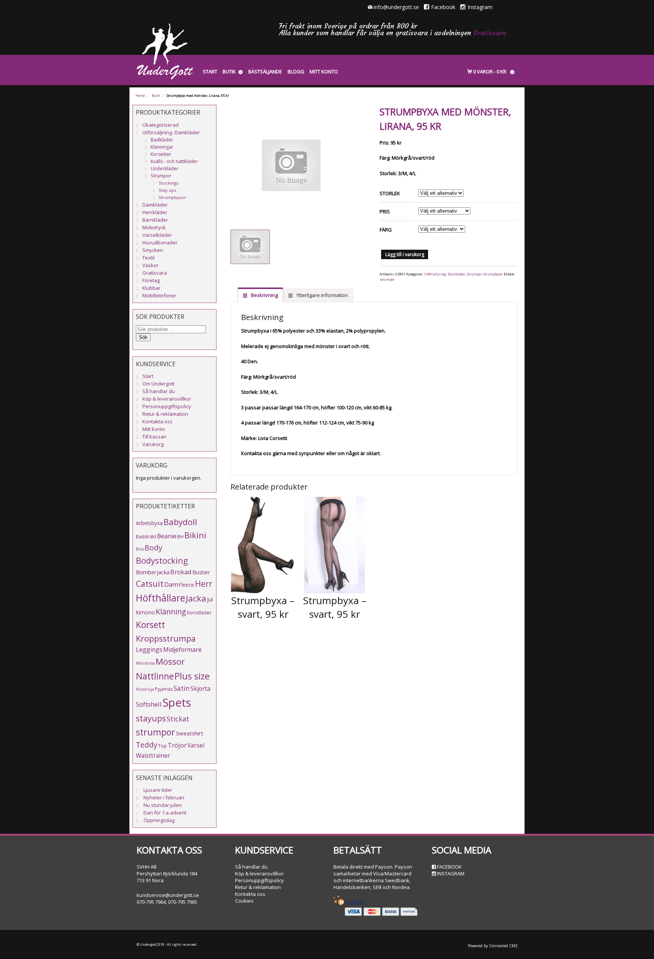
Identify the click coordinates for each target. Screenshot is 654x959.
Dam (171, 584)
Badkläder (162, 140)
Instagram (479, 7)
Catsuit (150, 583)
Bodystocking (162, 560)
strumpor (387, 279)
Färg (386, 229)
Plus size (192, 676)
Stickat (178, 718)
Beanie (166, 536)
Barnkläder (155, 219)
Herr (203, 583)
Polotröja (145, 689)
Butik (229, 71)
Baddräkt (146, 536)
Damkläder (155, 204)
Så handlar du (158, 391)
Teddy (146, 745)
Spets (176, 702)
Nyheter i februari (163, 797)
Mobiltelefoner (159, 295)
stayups (151, 718)
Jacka (196, 598)
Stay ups (167, 190)
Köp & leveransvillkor (166, 398)
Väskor (150, 265)
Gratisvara (489, 32)
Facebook (443, 7)
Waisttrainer (153, 755)
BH (180, 536)
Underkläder (165, 168)
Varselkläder (157, 235)
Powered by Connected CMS (492, 945)
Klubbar (151, 287)
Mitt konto (324, 71)
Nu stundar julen (162, 805)
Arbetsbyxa (149, 523)
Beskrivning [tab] (264, 295)
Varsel (195, 745)
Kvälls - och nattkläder (174, 161)
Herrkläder (154, 212)
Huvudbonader (160, 242)
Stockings (169, 183)
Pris (385, 211)
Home (140, 95)
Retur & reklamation (165, 413)
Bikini (195, 535)
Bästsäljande (265, 71)
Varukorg (153, 444)
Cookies (244, 900)
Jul (210, 599)
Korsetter (161, 154)
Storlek (390, 193)
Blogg (296, 71)
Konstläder (199, 612)
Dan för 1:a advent (164, 812)
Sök (143, 337)
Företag (151, 280)
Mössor (170, 661)
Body (153, 547)
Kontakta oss (157, 421)
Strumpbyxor (493, 274)
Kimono (145, 612)
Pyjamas (164, 689)
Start (210, 71)
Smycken (152, 250)
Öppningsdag (158, 820)
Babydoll (180, 521)
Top (162, 745)
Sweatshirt (189, 733)
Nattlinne (155, 676)
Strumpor (474, 274)
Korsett (150, 625)
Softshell (149, 704)
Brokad (181, 571)
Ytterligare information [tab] (321, 295)
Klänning (171, 611)
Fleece (186, 584)
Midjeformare (182, 649)
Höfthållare (160, 598)
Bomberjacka (153, 572)
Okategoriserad (160, 124)
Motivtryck (154, 227)
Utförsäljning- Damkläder (445, 274)
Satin (182, 688)
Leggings (149, 649)
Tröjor (177, 745)
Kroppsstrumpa (166, 638)
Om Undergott (158, 383)
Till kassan (154, 436)
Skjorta (200, 688)
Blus (140, 549)
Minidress (145, 663)
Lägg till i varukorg (404, 254)
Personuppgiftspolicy (166, 406)
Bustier (201, 572)
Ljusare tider (157, 789)
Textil (148, 257)
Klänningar (162, 147)
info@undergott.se (396, 7)
